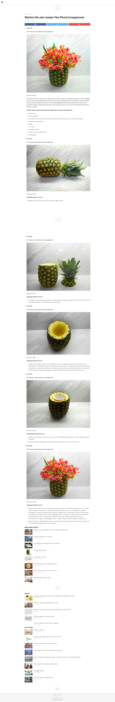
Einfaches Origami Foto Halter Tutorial (44, 616)
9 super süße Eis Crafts (40, 557)
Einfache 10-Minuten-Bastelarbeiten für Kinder (46, 602)
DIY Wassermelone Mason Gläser (42, 577)
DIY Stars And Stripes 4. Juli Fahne (43, 536)
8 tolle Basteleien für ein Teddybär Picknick (45, 563)
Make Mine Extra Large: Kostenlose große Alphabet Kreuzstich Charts (52, 609)
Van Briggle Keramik (39, 670)
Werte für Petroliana (39, 630)
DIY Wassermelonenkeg (40, 550)
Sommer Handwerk (29, 14)
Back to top (57, 694)
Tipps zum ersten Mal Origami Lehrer (43, 677)
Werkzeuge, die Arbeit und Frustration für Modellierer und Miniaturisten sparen (54, 596)
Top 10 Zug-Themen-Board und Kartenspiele (45, 664)
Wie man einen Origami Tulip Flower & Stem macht (47, 636)
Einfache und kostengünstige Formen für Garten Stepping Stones (51, 529)
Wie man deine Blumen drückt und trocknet (45, 570)
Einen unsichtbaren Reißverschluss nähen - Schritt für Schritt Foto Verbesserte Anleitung (57, 657)
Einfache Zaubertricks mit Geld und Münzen (45, 643)
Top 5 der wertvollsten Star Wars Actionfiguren (46, 623)
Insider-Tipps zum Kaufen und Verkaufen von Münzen (48, 650)
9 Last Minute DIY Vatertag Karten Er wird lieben (46, 543)
